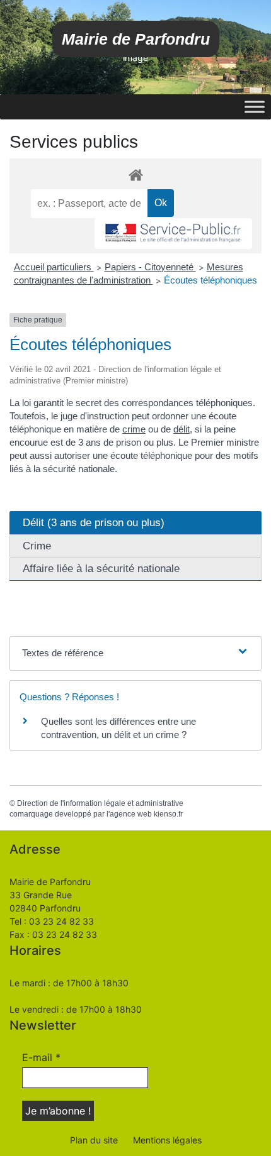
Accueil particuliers (54, 266)
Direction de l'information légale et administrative (100, 803)
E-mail (41, 1057)
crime (134, 429)
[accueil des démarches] (135, 174)
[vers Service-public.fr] (173, 233)
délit (181, 429)
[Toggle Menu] (255, 107)
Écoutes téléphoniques (210, 280)
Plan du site (94, 1140)
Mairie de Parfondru (136, 39)
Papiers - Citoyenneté (150, 266)
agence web (131, 814)
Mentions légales (167, 1140)
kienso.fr (168, 814)
